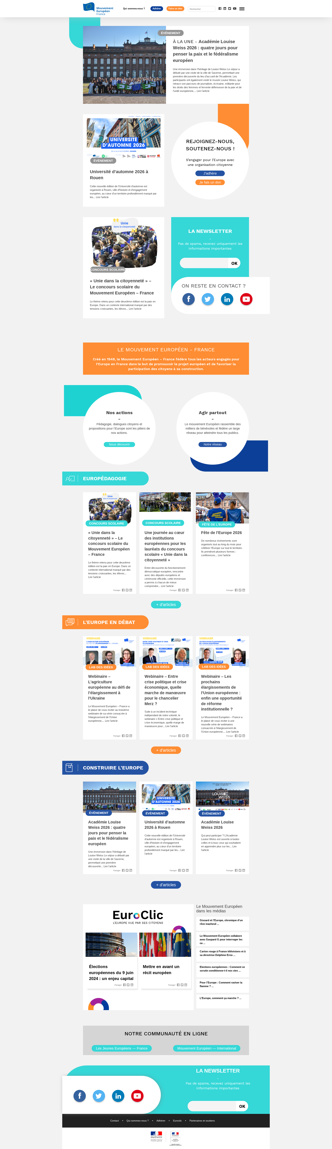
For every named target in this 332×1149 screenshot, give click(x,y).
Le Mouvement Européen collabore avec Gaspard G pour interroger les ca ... (221, 939)
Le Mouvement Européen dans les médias (219, 908)
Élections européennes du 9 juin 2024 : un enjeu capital (111, 972)
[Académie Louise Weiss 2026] (222, 810)
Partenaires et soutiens (202, 1120)
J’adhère (210, 173)
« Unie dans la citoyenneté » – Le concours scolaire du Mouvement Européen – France (122, 286)
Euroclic (177, 1120)
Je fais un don (210, 182)
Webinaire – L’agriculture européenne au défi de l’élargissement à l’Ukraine (109, 687)
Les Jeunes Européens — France (121, 1048)
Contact (114, 1120)
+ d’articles (166, 604)
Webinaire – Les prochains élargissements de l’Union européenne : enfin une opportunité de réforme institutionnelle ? (221, 692)
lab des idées (101, 667)
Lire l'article (203, 90)
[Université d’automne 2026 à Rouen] (123, 158)
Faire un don (175, 8)
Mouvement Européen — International (206, 1048)
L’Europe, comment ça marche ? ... (220, 998)
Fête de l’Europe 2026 (221, 533)
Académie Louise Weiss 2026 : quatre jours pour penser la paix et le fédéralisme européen (108, 833)
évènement (170, 33)
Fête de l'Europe (217, 524)
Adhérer (157, 8)
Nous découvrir (119, 444)
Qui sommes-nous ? (134, 8)
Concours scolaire (107, 269)
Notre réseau (213, 444)
